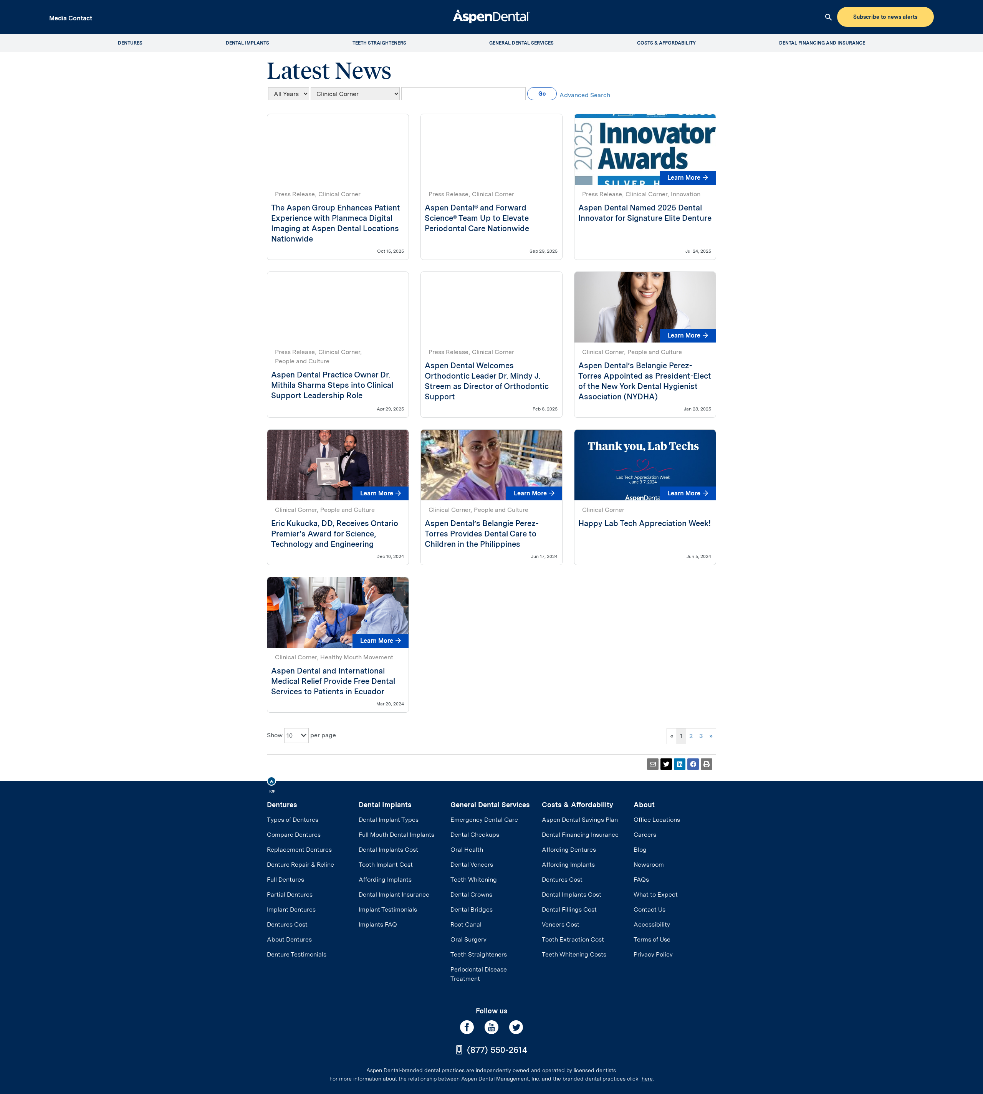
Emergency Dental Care (484, 819)
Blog (640, 849)
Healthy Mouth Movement (356, 657)
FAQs (641, 879)
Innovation (685, 194)
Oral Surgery (468, 939)
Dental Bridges (471, 909)
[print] (706, 764)
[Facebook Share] (693, 764)
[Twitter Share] (666, 764)
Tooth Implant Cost (386, 864)
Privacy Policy (653, 954)
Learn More (683, 177)
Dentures (282, 805)
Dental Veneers (471, 864)
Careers (645, 834)
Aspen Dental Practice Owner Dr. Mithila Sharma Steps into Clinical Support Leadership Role (332, 385)
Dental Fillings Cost (569, 909)
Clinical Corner (339, 194)
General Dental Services (490, 805)
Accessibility (652, 924)
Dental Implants (385, 805)
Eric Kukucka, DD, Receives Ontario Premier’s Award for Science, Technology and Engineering (334, 534)
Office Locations (657, 819)
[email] (653, 764)
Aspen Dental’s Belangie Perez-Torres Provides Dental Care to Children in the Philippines (481, 534)
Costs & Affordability (577, 805)
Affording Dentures (569, 849)
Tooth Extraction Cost (573, 939)
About (644, 805)
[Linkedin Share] (679, 764)
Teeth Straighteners (478, 954)
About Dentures (289, 939)
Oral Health (466, 849)
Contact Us (649, 909)
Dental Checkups (474, 834)
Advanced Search (584, 95)
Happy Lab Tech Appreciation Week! (644, 523)
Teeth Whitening (473, 879)
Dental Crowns (471, 894)
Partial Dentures (290, 894)
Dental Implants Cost (388, 849)
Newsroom (649, 864)
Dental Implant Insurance (394, 894)
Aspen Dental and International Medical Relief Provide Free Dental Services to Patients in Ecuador (333, 681)
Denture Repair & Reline (300, 864)
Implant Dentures (291, 909)
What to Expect (656, 894)
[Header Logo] (491, 15)
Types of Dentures (292, 819)
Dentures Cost (287, 924)
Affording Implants (385, 879)
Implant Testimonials (388, 909)
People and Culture (302, 361)
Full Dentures (285, 879)
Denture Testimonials (296, 954)
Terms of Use (652, 939)
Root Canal (466, 924)
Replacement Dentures (299, 849)
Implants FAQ (378, 924)
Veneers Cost (560, 924)
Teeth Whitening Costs (574, 954)
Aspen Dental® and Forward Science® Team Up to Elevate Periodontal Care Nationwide (477, 218)
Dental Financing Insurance (580, 834)
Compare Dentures (294, 834)
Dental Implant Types (389, 819)
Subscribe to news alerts (885, 17)
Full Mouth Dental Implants (396, 834)
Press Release (295, 194)
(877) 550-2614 (497, 1050)
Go (542, 94)
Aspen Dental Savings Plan (580, 819)
